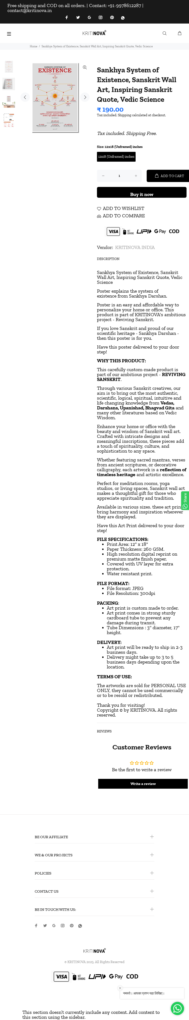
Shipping (124, 115)
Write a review (143, 783)
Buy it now (141, 194)
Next (85, 97)
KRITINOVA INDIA (135, 247)
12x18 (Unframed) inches (116, 157)
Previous (25, 97)
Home (33, 46)
